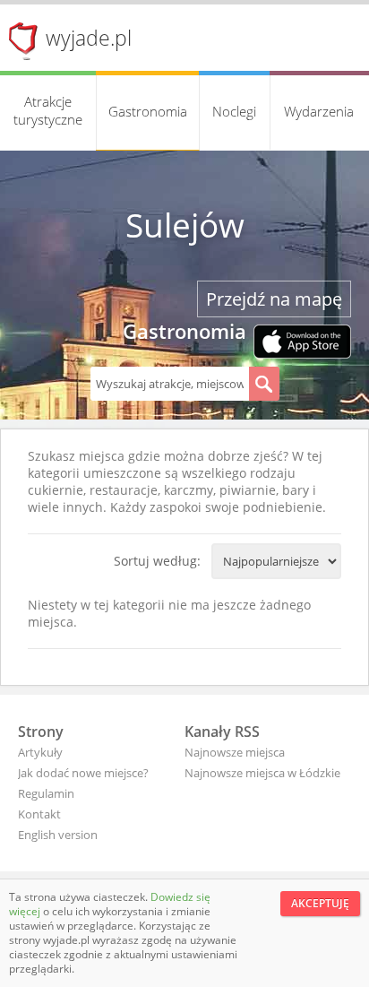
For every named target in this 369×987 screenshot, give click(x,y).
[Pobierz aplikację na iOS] (302, 343)
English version (58, 835)
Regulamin (46, 793)
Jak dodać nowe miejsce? (83, 773)
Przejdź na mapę (274, 299)
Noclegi (234, 111)
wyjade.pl (89, 37)
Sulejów (185, 225)
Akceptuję (320, 903)
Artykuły (40, 752)
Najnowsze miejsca (234, 752)
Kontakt (39, 814)
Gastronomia (147, 111)
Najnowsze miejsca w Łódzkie (262, 773)
